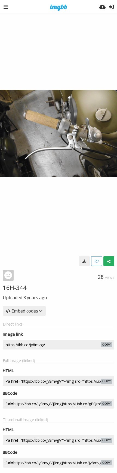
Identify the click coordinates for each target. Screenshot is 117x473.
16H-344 (15, 287)
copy (106, 344)
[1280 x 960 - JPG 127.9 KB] (84, 261)
